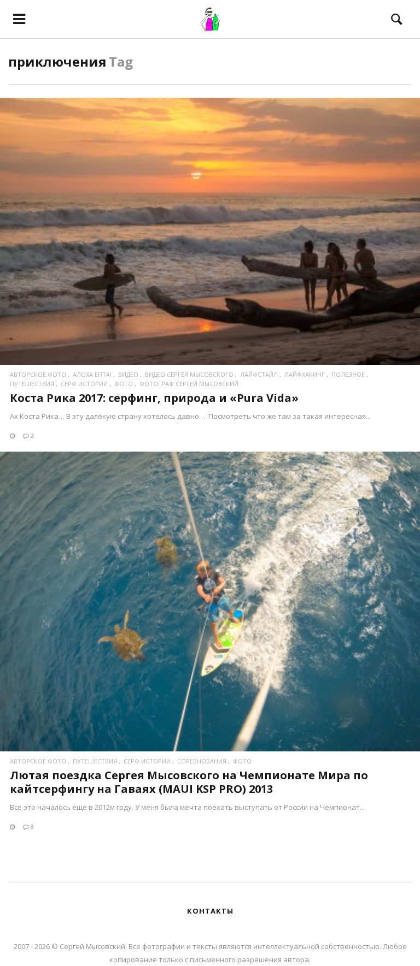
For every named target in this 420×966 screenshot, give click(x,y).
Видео (128, 374)
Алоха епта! (92, 374)
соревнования (201, 761)
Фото (123, 384)
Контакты (210, 911)
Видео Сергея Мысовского (189, 374)
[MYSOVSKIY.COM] (210, 19)
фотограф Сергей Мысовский (188, 384)
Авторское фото (38, 374)
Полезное (348, 374)
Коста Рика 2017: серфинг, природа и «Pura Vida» (154, 397)
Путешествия (32, 384)
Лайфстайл (259, 374)
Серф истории (84, 384)
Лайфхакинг (304, 374)
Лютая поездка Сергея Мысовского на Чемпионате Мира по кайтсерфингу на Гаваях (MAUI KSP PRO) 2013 (189, 782)
